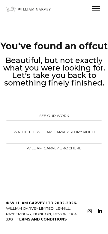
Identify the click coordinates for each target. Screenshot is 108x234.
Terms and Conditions (41, 219)
